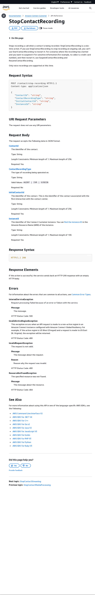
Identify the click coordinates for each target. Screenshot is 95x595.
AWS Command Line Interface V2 (28, 413)
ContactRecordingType (28, 98)
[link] (57, 16)
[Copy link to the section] (6, 75)
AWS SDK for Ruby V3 (22, 446)
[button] (16, 38)
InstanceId (22, 104)
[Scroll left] (16, 8)
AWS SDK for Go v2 (21, 424)
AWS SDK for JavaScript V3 (25, 431)
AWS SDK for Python (22, 442)
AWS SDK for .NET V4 (22, 417)
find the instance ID (73, 222)
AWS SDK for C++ (20, 420)
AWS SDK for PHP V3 (22, 438)
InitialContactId (26, 101)
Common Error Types (81, 294)
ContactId (21, 95)
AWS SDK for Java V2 (22, 428)
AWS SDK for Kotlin (21, 435)
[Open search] (90, 8)
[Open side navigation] (3, 16)
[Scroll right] (80, 8)
